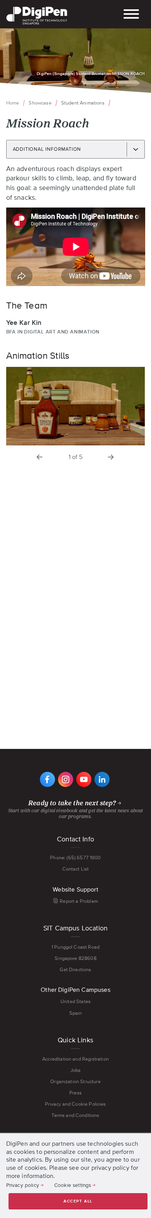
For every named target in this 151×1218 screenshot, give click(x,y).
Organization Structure (75, 1081)
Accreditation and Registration (75, 1059)
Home (12, 103)
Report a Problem (79, 901)
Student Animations (83, 103)
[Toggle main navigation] (131, 14)
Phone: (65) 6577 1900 (75, 857)
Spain (75, 1013)
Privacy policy (22, 1185)
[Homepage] (36, 7)
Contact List (75, 869)
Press (75, 1093)
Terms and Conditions (75, 1115)
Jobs (75, 1070)
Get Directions (75, 969)
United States (75, 1001)
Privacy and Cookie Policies (75, 1104)
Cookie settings (72, 1185)
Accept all (78, 1201)
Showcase (40, 103)
